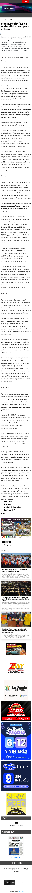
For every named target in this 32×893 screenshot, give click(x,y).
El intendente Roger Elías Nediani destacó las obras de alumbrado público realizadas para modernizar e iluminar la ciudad (15, 599)
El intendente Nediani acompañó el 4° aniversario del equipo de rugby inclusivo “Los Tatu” (14, 570)
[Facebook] (30, 1)
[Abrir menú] (3, 15)
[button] (20, 1)
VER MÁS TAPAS (16, 857)
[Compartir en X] (7, 545)
